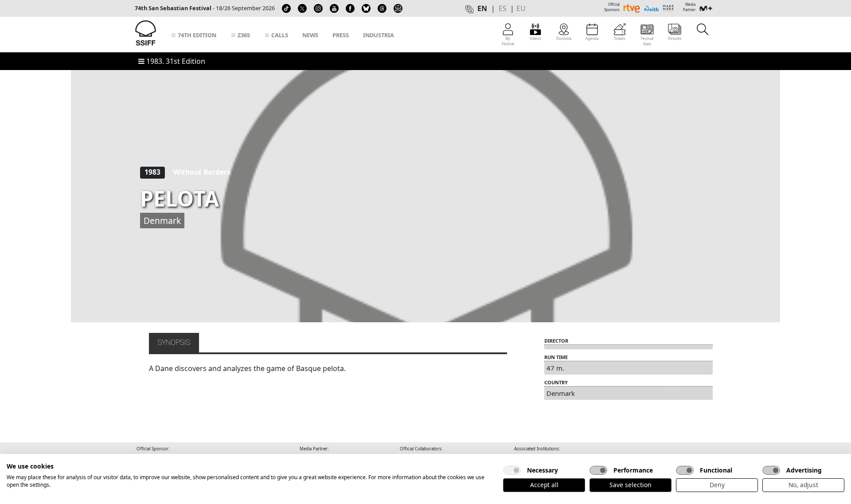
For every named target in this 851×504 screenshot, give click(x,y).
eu (521, 8)
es (503, 8)
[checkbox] (512, 470)
